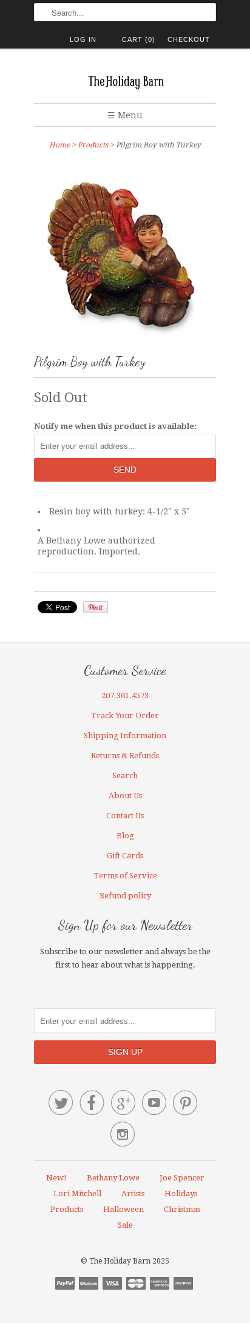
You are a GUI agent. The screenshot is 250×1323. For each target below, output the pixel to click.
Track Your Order (125, 715)
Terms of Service (125, 875)
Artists (132, 1193)
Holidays (180, 1193)
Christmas (182, 1209)
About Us (125, 795)
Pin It (95, 607)
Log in (83, 39)
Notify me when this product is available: (115, 426)
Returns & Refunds (125, 755)
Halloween (123, 1209)
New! (56, 1177)
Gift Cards (125, 855)
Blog (125, 835)
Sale (125, 1225)
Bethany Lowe (113, 1177)
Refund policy (125, 895)
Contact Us (125, 815)
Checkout (188, 39)
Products (93, 145)
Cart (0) (138, 39)
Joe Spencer (182, 1177)
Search (125, 775)
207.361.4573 (125, 695)
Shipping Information (125, 735)
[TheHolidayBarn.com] (125, 80)
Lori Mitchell (77, 1193)
